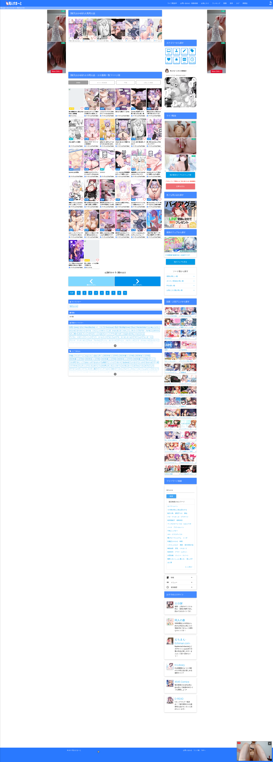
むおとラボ (187, 524)
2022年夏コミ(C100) (127, 356)
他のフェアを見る (180, 262)
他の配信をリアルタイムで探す (180, 176)
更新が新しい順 (180, 276)
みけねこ (132, 334)
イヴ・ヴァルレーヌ (143, 340)
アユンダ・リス (147, 337)
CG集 (71, 356)
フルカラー (78, 356)
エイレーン (155, 340)
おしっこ (80, 362)
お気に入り (205, 3)
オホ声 (104, 366)
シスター (117, 366)
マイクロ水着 (104, 372)
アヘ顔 (156, 362)
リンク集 (197, 750)
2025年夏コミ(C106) (141, 359)
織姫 (181, 545)
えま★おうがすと (154, 327)
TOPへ (203, 750)
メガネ (128, 372)
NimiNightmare (125, 327)
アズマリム (137, 337)
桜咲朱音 (180, 520)
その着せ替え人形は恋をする (177, 510)
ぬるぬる (126, 362)
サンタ (110, 366)
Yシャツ (152, 359)
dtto (81, 327)
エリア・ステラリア (76, 344)
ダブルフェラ (149, 366)
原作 (231, 3)
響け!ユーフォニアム (174, 538)
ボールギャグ (94, 372)
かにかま (73, 330)
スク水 (124, 366)
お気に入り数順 (148, 82)
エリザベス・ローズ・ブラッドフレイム (98, 344)
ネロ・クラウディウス (174, 534)
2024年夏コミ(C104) (109, 359)
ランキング (216, 3)
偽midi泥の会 (189, 545)
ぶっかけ (142, 362)
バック (150, 369)
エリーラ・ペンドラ (120, 344)
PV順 (125, 82)
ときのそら (155, 330)
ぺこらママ (110, 334)
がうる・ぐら (90, 330)
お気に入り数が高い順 (180, 290)
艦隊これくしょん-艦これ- (176, 559)
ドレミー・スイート (182, 555)
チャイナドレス (84, 369)
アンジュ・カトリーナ (108, 340)
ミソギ (185, 538)
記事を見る (180, 186)
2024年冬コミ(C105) (93, 359)
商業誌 (245, 3)
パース (169, 527)
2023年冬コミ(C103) (143, 356)
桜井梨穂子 (171, 520)
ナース (117, 369)
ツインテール (103, 369)
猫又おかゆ (21, 8)
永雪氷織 (170, 555)
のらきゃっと (93, 334)
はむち (102, 334)
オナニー (97, 366)
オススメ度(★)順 (102, 82)
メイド (122, 372)
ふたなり (134, 362)
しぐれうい (132, 330)
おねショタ (88, 362)
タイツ (130, 366)
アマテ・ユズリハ (181, 552)
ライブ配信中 (172, 3)
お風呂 (104, 362)
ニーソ (136, 369)
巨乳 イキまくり (182, 548)
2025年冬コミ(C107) (125, 359)
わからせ (149, 362)
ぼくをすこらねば (121, 334)
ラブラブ (154, 372)
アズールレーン (179, 527)
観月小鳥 (170, 513)
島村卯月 (170, 552)
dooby (76, 327)
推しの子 (190, 559)
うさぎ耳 (73, 362)
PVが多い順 (180, 286)
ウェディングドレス (85, 366)
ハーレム (143, 369)
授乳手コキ (179, 513)
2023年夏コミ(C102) (77, 359)
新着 (225, 3)
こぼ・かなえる (113, 330)
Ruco (133, 327)
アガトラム (111, 337)
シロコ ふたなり (172, 545)
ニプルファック (127, 369)
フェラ (79, 372)
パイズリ (73, 372)
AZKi (71, 327)
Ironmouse (109, 327)
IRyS (116, 327)
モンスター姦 (144, 372)
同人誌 (2, 8)
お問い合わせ (188, 750)
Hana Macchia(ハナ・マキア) (94, 327)
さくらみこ (123, 330)
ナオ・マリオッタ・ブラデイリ (177, 517)
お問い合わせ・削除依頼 (189, 3)
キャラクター (11, 8)
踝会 (185, 513)
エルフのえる (148, 344)
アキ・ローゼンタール (123, 337)
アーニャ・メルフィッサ (126, 340)
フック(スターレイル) (174, 524)
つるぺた (119, 362)
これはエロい (88, 356)
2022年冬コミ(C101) (111, 356)
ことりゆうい (101, 330)
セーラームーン (172, 506)
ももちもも (140, 334)
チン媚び (94, 369)
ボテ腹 (85, 372)
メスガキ (135, 372)
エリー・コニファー (135, 344)
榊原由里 (170, 548)
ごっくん (111, 362)
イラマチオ (73, 366)
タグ (237, 3)
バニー (156, 369)
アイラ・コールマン (99, 337)
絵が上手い (98, 356)
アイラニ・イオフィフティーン (80, 337)
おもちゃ (97, 362)
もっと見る (188, 567)
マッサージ (114, 372)
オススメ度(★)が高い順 (180, 281)
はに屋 (169, 562)
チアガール (73, 369)
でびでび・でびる (144, 330)
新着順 (78, 82)
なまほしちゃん (82, 334)
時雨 (181, 541)
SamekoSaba (141, 327)
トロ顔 (111, 369)
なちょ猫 (73, 334)
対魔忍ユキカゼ (172, 541)
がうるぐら (81, 330)
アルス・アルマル (94, 340)
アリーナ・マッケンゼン (78, 340)
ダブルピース (138, 366)
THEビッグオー (172, 531)
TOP (71, 293)
